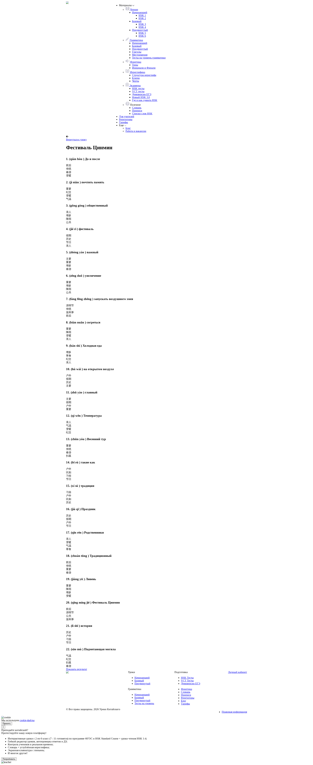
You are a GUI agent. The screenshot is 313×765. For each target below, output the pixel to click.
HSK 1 (142, 15)
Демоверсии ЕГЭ (141, 94)
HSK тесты (138, 88)
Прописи (137, 110)
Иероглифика (137, 72)
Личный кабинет (237, 672)
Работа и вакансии (136, 131)
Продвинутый (140, 30)
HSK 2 (142, 18)
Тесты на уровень (144, 703)
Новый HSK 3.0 (141, 97)
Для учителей (126, 116)
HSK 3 (142, 24)
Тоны (135, 64)
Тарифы (123, 122)
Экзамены (135, 85)
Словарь (136, 107)
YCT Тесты (187, 680)
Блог (128, 128)
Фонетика (135, 62)
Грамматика (136, 40)
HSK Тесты (187, 677)
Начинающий (139, 12)
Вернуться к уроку (76, 139)
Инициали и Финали (144, 67)
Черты (135, 81)
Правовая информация (234, 711)
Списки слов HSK (142, 113)
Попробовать (9, 759)
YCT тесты (138, 91)
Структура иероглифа (144, 75)
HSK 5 (142, 33)
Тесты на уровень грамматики (149, 57)
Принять (7, 723)
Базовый (137, 21)
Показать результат (76, 669)
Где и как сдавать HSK (144, 100)
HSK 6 (142, 36)
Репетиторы (125, 119)
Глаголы (136, 51)
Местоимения (139, 54)
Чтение (133, 9)
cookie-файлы (27, 720)
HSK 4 (142, 27)
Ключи (136, 78)
